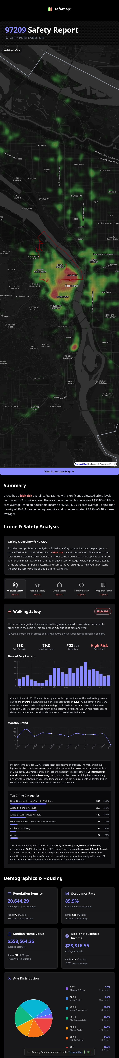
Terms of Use (81, 464)
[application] (59, 675)
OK (88, 1052)
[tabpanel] (59, 736)
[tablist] (59, 588)
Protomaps (92, 464)
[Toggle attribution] (115, 464)
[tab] (15, 589)
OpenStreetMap (106, 464)
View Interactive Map (57, 471)
